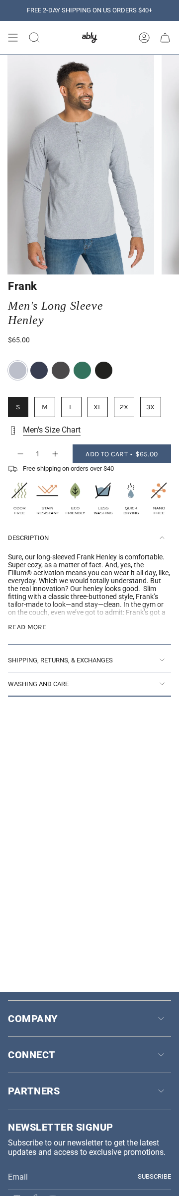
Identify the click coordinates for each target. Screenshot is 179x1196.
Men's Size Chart (52, 430)
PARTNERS (34, 1091)
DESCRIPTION (28, 538)
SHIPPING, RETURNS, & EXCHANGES (60, 660)
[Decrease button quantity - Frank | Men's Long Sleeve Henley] (20, 453)
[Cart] (165, 37)
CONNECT (32, 1055)
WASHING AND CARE (38, 684)
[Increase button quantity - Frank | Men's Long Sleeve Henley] (56, 453)
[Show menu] (13, 37)
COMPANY (33, 1019)
